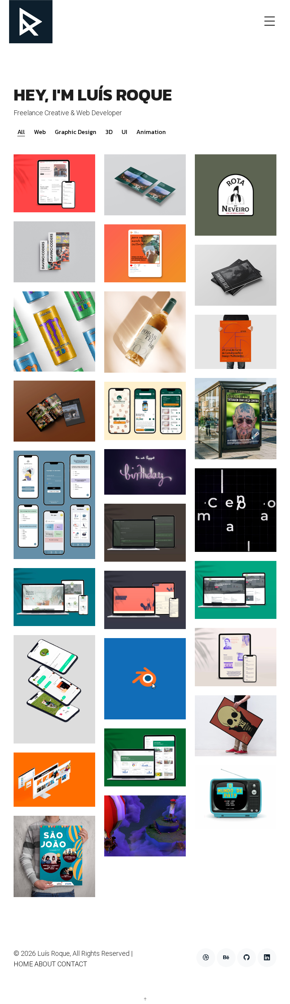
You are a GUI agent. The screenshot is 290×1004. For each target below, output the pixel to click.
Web (40, 131)
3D (109, 131)
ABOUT (45, 964)
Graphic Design (75, 131)
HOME (23, 964)
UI (124, 131)
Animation (151, 131)
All (21, 131)
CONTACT (72, 964)
